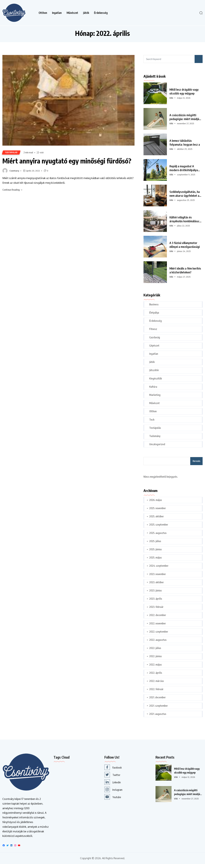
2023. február (156, 606)
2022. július (155, 648)
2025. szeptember (158, 524)
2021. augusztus (157, 714)
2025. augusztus (158, 533)
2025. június (155, 549)
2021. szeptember (158, 705)
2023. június (155, 590)
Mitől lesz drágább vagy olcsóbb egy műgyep (184, 91)
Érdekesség (101, 12)
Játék (86, 12)
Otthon (43, 12)
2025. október (156, 516)
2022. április (155, 672)
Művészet (72, 12)
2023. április (155, 598)
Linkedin (116, 782)
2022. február (156, 689)
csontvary (14, 170)
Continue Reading (11, 189)
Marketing (154, 394)
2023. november (157, 574)
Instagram (117, 789)
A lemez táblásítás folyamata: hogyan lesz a (184, 142)
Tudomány (154, 436)
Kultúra (153, 386)
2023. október (156, 582)
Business (154, 304)
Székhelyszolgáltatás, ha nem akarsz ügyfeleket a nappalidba (184, 194)
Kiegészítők (155, 378)
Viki (171, 98)
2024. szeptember (158, 565)
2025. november (157, 508)
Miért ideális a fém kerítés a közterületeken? (185, 270)
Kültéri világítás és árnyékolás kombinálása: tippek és (184, 219)
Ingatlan (57, 12)
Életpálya (154, 312)
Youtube (116, 797)
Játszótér (154, 370)
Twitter (116, 775)
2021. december (157, 697)
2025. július (155, 541)
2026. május (155, 500)
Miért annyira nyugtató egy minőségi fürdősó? (66, 161)
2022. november (157, 623)
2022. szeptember (158, 631)
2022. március (156, 681)
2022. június (155, 656)
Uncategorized (157, 444)
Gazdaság (154, 337)
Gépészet (154, 345)
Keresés (196, 461)
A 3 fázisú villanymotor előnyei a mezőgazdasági (184, 244)
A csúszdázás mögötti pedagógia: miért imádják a (185, 117)
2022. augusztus (158, 639)
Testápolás (11, 152)
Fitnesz (153, 329)
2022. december (157, 615)
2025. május (155, 557)
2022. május (155, 664)
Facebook (117, 767)
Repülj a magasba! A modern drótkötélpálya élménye (183, 168)
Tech (151, 419)
